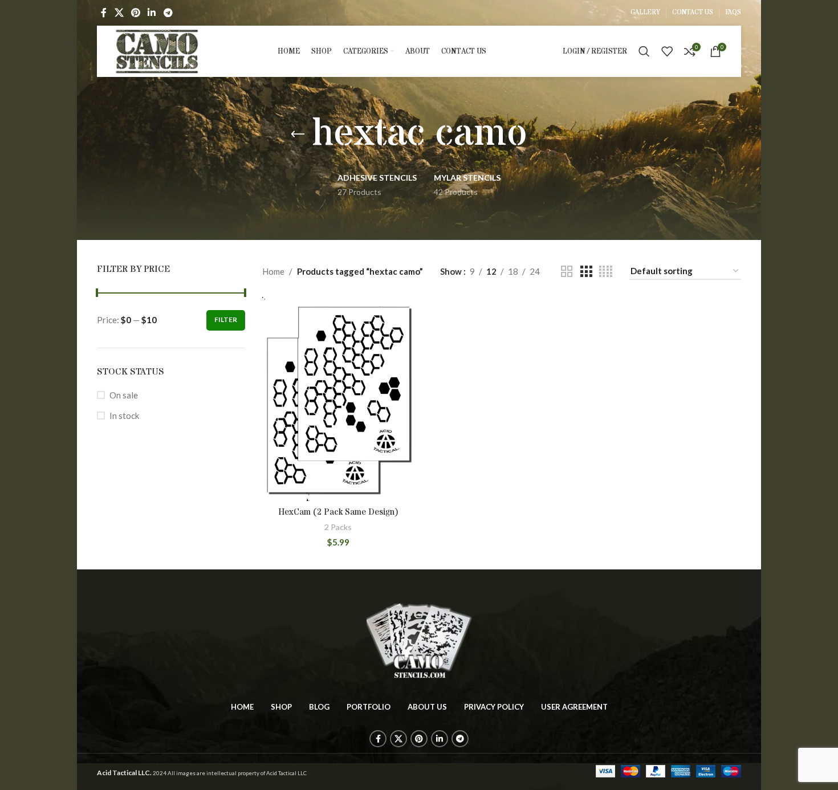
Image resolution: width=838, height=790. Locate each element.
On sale (123, 395)
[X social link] (119, 12)
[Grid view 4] (605, 271)
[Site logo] (157, 50)
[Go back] (297, 134)
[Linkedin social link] (152, 12)
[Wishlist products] (667, 51)
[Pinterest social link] (135, 12)
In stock (124, 415)
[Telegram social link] (168, 12)
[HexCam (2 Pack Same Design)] (338, 399)
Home (273, 271)
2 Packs (338, 527)
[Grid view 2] (566, 271)
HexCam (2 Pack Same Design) (338, 512)
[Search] (644, 51)
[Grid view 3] (586, 271)
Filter (225, 319)
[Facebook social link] (104, 12)
